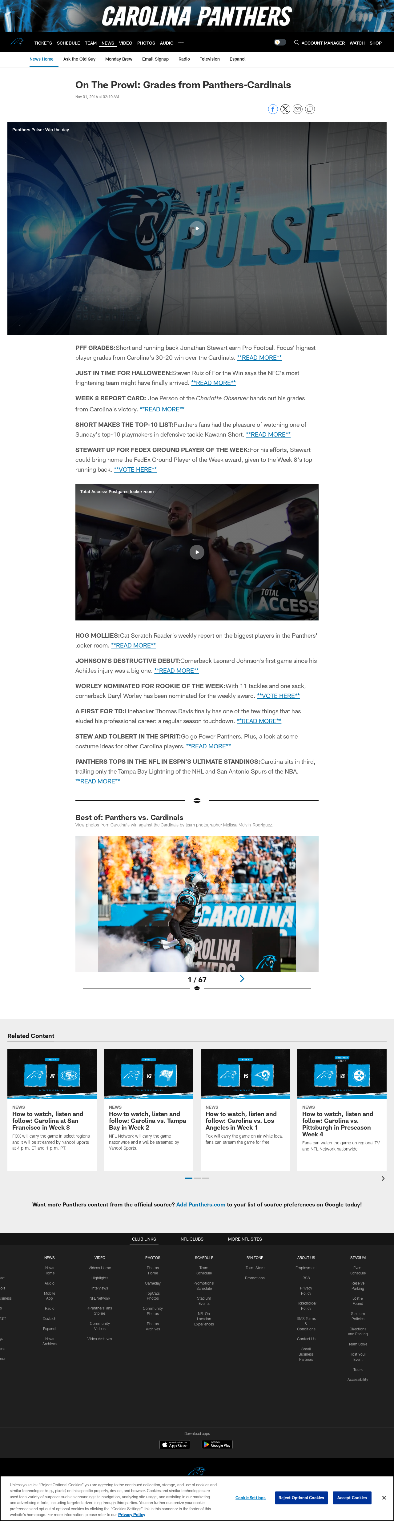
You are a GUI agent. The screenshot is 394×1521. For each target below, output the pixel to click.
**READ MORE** (259, 357)
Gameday (153, 1283)
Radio (49, 1308)
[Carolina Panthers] (197, 1473)
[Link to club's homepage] (17, 42)
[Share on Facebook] (273, 112)
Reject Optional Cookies (301, 1497)
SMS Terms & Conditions (306, 1323)
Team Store (255, 1268)
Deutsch (49, 1318)
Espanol (49, 1328)
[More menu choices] (181, 42)
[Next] (242, 978)
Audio (49, 1283)
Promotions (255, 1278)
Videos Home (100, 1268)
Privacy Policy (131, 1514)
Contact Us (306, 1339)
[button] (197, 228)
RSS (306, 1278)
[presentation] (384, 1179)
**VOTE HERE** (135, 469)
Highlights (99, 1278)
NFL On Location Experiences (204, 1318)
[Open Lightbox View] (196, 917)
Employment (306, 1268)
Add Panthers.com (200, 1204)
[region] (197, 1498)
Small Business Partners (306, 1354)
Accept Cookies (352, 1497)
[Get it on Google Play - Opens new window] (217, 1447)
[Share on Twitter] (285, 112)
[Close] (384, 1498)
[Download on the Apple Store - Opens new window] (175, 1445)
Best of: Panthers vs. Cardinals (129, 817)
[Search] (296, 42)
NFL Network (100, 1298)
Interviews (99, 1288)
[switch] (280, 42)
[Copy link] (310, 109)
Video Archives (99, 1339)
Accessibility (358, 1379)
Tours (358, 1369)
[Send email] (298, 112)
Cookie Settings (250, 1497)
